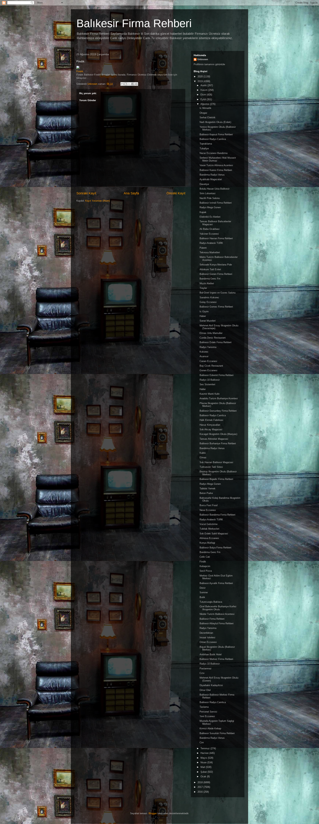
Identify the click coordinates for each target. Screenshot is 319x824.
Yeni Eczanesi (207, 716)
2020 (200, 76)
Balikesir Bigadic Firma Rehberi (216, 479)
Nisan (203, 762)
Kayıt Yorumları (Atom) (97, 200)
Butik (202, 597)
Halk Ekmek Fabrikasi (211, 420)
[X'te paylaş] (129, 84)
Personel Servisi (208, 711)
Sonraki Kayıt (86, 193)
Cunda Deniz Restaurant (213, 337)
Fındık (79, 71)
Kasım (204, 90)
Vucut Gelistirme (208, 524)
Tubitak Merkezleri (209, 528)
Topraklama (206, 143)
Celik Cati (205, 556)
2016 (200, 791)
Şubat (203, 771)
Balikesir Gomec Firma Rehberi (216, 306)
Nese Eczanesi (208, 510)
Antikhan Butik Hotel (211, 654)
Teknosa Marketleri (210, 252)
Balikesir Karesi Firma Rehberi (216, 170)
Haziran (204, 753)
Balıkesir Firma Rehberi (134, 23)
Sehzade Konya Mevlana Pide (216, 264)
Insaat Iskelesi (207, 637)
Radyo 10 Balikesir (210, 379)
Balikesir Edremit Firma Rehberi (217, 375)
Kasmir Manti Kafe (209, 393)
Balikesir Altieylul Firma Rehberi (217, 623)
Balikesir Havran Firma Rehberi (216, 238)
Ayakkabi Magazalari (211, 179)
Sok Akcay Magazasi (211, 429)
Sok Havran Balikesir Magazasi (216, 462)
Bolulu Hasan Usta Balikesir (214, 188)
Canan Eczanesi (208, 361)
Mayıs (204, 757)
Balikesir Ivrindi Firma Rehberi (216, 202)
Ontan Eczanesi (208, 642)
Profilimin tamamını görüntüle (209, 64)
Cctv (202, 673)
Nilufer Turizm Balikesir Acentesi (217, 614)
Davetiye (204, 184)
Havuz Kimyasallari (210, 424)
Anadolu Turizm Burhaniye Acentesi (219, 398)
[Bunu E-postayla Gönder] (122, 84)
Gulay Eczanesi (208, 302)
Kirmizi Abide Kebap (210, 728)
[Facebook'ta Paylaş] (133, 84)
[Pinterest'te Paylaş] (136, 84)
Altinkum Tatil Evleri (210, 269)
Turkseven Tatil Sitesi (211, 467)
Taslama (204, 706)
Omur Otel (205, 690)
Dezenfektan (206, 632)
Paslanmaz (206, 668)
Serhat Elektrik (207, 117)
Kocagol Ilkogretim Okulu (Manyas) (218, 434)
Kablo (203, 453)
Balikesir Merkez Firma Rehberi (216, 659)
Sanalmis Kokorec (209, 297)
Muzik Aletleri (207, 283)
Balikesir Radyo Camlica (213, 139)
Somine (204, 592)
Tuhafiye (204, 148)
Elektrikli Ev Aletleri (210, 216)
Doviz (203, 587)
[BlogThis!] (126, 84)
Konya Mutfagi (207, 542)
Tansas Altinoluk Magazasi (214, 438)
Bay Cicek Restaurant (211, 365)
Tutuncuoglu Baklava (211, 601)
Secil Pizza (206, 570)
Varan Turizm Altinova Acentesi (216, 165)
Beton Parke (206, 493)
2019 (200, 81)
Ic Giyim (204, 311)
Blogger (153, 813)
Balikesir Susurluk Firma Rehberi (217, 733)
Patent (203, 247)
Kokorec (204, 351)
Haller (203, 389)
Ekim (203, 94)
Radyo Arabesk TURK (211, 243)
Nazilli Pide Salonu (210, 198)
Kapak (203, 212)
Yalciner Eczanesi (209, 233)
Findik (203, 561)
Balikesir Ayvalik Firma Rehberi (216, 583)
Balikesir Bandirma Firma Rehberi (217, 514)
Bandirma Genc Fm (210, 278)
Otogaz (203, 112)
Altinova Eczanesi (209, 538)
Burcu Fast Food (208, 505)
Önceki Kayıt (176, 193)
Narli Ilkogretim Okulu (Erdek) (215, 122)
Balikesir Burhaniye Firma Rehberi (218, 443)
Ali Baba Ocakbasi (209, 229)
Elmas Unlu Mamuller (211, 333)
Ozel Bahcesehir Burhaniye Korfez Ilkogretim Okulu (218, 608)
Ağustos (205, 104)
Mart (203, 767)
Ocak (203, 776)
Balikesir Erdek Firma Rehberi (215, 342)
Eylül (203, 99)
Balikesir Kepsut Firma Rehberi (216, 134)
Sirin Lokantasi (207, 193)
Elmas (203, 457)
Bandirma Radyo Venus (212, 174)
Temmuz (205, 748)
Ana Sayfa (131, 193)
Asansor (204, 356)
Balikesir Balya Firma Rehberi (215, 547)
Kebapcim (205, 566)
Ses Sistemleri (207, 384)
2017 (200, 787)
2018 (200, 782)
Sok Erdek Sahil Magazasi (214, 533)
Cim (202, 742)
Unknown (202, 59)
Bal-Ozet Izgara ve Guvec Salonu (218, 292)
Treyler (203, 288)
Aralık (203, 85)
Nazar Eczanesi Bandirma (213, 153)
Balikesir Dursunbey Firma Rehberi (218, 410)
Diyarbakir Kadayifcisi (211, 685)
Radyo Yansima (208, 347)
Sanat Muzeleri (208, 320)
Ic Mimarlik (205, 108)
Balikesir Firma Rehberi (212, 618)
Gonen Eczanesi (208, 370)
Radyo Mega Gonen (210, 207)
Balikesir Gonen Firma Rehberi (216, 274)
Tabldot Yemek (207, 488)
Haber (203, 316)
